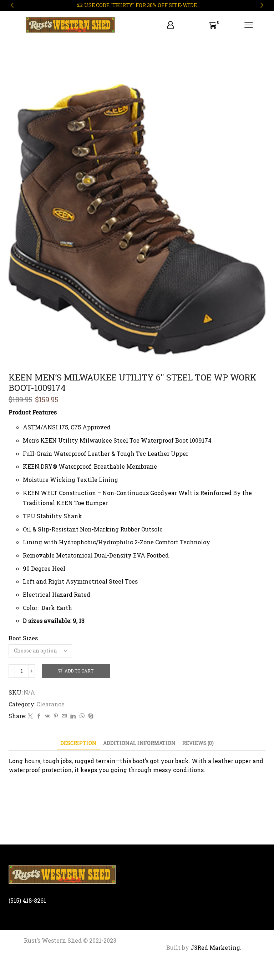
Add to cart (79, 671)
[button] (12, 5)
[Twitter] (30, 716)
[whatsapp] (81, 716)
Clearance (47, 60)
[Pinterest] (56, 716)
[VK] (47, 716)
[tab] (78, 743)
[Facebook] (39, 716)
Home (17, 60)
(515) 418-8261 (27, 900)
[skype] (89, 716)
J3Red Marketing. (215, 947)
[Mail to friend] (64, 716)
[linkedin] (72, 716)
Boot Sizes (23, 638)
